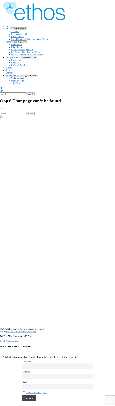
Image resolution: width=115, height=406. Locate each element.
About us (15, 31)
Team (8, 42)
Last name (26, 372)
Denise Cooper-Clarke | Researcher (26, 54)
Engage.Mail (17, 60)
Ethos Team (16, 47)
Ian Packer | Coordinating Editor (25, 52)
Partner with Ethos (14, 75)
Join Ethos (15, 83)
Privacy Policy (17, 36)
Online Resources (13, 57)
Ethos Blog (16, 62)
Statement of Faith (19, 34)
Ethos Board (16, 44)
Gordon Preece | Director (22, 49)
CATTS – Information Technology (21, 331)
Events (9, 67)
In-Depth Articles (19, 65)
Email (24, 382)
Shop (8, 70)
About (8, 28)
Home (8, 26)
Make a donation (18, 78)
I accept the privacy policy (36, 392)
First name (26, 362)
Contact (9, 73)
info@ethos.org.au (11, 341)
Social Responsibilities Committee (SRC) (29, 39)
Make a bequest (18, 81)
